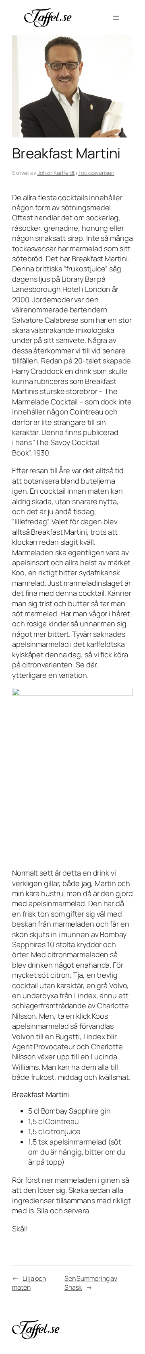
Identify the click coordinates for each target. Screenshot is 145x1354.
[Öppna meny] (116, 18)
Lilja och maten (29, 1283)
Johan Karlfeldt (56, 172)
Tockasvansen (96, 172)
